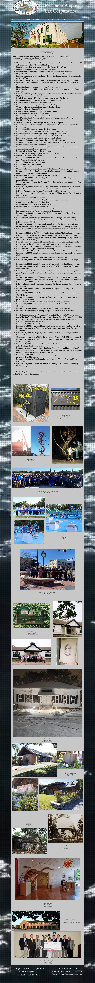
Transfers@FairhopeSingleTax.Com (67, 971)
